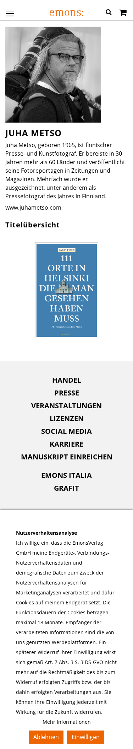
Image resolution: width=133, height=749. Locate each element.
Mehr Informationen (67, 721)
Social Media (66, 431)
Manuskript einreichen (66, 457)
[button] (108, 13)
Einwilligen (86, 737)
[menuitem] (66, 380)
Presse (66, 393)
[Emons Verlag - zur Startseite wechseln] (66, 13)
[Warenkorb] (122, 13)
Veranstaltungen (66, 405)
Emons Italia (66, 475)
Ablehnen (46, 737)
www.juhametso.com (33, 207)
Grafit (66, 488)
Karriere (66, 444)
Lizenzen (67, 418)
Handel (66, 380)
